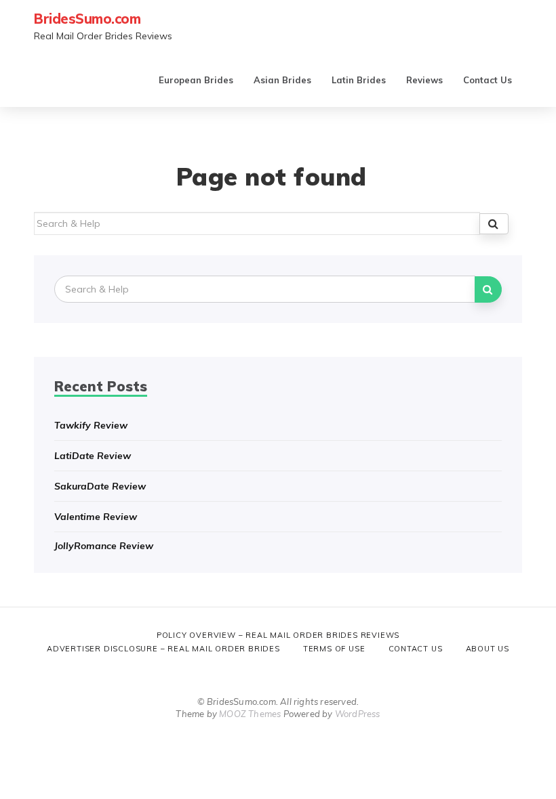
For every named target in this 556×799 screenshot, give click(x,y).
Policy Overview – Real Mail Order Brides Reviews (278, 635)
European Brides (196, 79)
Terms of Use (334, 648)
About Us (487, 648)
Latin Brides (359, 79)
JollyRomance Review (103, 546)
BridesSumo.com (87, 18)
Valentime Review (95, 517)
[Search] (494, 223)
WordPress (357, 713)
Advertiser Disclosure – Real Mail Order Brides (163, 648)
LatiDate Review (92, 456)
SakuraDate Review (100, 486)
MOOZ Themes (250, 713)
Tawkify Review (90, 425)
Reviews (424, 79)
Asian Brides (282, 79)
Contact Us (487, 79)
